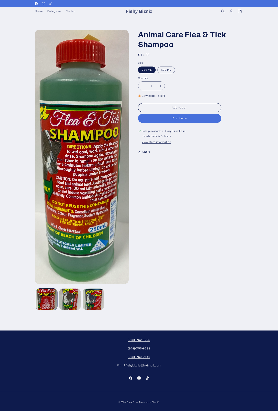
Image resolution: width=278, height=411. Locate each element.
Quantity (143, 78)
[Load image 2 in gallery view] (70, 299)
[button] (223, 11)
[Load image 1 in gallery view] (46, 299)
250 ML (147, 70)
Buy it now (179, 118)
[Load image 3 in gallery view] (93, 299)
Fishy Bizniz (132, 402)
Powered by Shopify (149, 402)
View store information (156, 142)
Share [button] (146, 152)
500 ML (166, 70)
